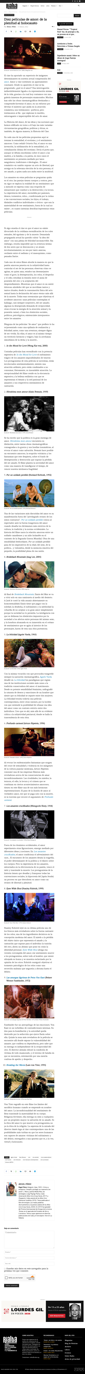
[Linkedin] (20, 31)
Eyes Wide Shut (29, 950)
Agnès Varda (46, 677)
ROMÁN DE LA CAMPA (49, 1342)
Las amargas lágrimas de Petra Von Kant (25, 978)
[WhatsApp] (16, 31)
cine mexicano (17, 1160)
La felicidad (19, 680)
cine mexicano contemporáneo (30, 1160)
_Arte (59, 63)
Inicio (5, 12)
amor (6, 82)
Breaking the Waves (15, 1065)
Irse (58, 70)
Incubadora (60, 49)
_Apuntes (60, 73)
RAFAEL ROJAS (47, 1359)
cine (29, 1157)
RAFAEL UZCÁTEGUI (48, 1348)
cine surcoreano (45, 1160)
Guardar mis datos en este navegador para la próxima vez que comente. (26, 1270)
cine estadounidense (46, 1157)
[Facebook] (72, 1)
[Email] (25, 31)
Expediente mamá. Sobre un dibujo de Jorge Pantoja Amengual (68, 58)
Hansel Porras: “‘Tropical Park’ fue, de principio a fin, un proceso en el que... (68, 32)
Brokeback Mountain (24, 594)
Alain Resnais (22, 1157)
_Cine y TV (60, 37)
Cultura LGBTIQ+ (9, 1162)
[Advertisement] (29, 221)
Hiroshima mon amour (21, 441)
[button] (79, 6)
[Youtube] (79, 1)
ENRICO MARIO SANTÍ (49, 1352)
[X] (77, 1)
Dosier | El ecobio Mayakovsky (53, 1351)
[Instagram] (75, 1)
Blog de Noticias (13, 12)
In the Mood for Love (26, 355)
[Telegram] (35, 31)
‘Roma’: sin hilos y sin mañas (53, 1340)
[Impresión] (30, 31)
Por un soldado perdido (32, 520)
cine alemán (36, 1157)
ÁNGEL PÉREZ (11, 27)
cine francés (8, 1160)
